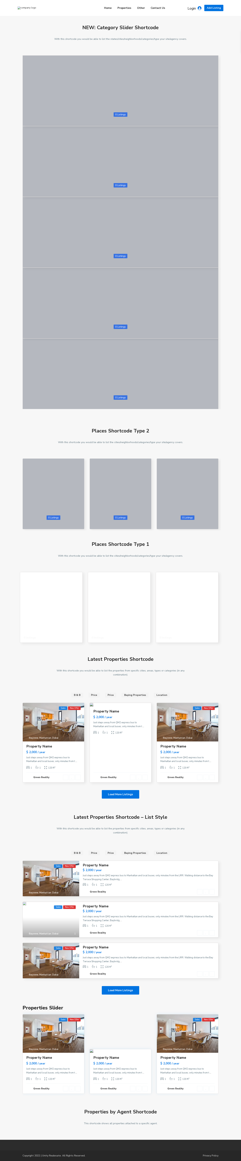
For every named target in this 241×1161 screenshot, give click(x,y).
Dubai (55, 738)
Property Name (39, 746)
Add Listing (214, 8)
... (76, 761)
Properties (124, 8)
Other (141, 8)
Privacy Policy (210, 1155)
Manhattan (45, 738)
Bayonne (33, 738)
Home (108, 8)
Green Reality (41, 777)
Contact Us (158, 8)
